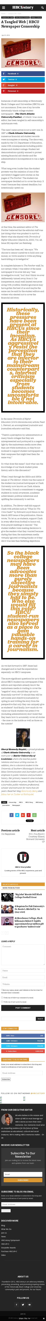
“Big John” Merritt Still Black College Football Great (28, 896)
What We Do (6, 1229)
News (3, 1236)
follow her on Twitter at (12, 794)
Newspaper (16, 805)
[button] (42, 7)
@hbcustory (38, 1093)
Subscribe (39, 1051)
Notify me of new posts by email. (15, 1002)
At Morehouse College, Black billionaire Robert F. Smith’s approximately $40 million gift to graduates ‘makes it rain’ (29, 922)
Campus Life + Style (7, 17)
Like (41, 1036)
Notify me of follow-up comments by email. (18, 998)
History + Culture (36, 17)
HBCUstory (39, 802)
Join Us (4, 1233)
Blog (3, 1225)
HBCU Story (29, 802)
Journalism (6, 805)
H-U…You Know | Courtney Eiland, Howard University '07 (35, 838)
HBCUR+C (5, 1244)
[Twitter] (23, 1304)
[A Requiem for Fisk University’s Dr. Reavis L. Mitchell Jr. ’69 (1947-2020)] (7, 909)
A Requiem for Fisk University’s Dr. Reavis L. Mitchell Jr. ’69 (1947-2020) (29, 909)
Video (3, 1255)
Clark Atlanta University (22, 17)
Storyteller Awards (8, 1247)
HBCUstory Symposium (10, 1240)
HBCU (21, 802)
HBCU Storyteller (23, 867)
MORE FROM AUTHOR (11, 888)
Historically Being (29, 791)
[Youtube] (29, 1304)
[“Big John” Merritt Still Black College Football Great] (7, 897)
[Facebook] (16, 1304)
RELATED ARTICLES (10, 884)
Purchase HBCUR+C (9, 1251)
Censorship (12, 802)
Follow (40, 1041)
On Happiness (8, 834)
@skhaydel (28, 794)
